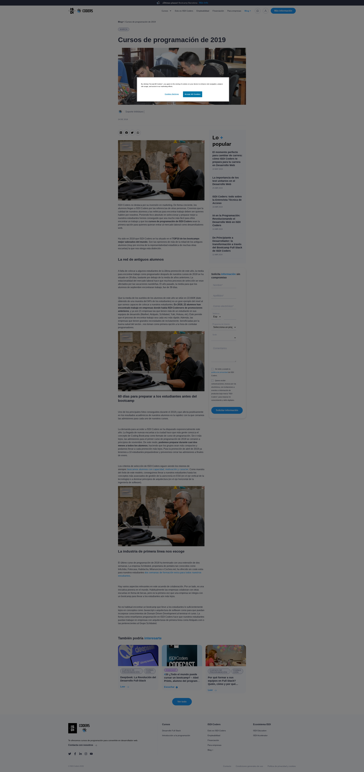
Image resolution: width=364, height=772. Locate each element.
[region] (183, 89)
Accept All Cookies (192, 94)
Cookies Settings (172, 94)
